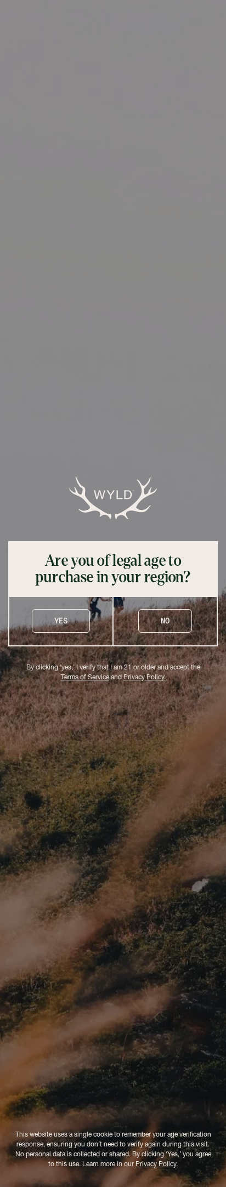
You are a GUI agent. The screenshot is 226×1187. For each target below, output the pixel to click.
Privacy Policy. (144, 677)
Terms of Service (85, 677)
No (165, 620)
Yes (60, 620)
